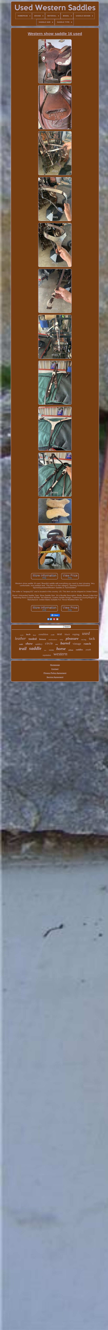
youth (88, 649)
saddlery (38, 644)
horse (61, 648)
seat (59, 634)
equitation (47, 655)
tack (92, 638)
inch (28, 634)
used (86, 633)
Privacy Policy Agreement (55, 673)
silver (70, 650)
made (21, 635)
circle (49, 643)
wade (21, 644)
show (29, 643)
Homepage (55, 665)
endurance (53, 639)
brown (42, 639)
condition (43, 634)
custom (51, 650)
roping (75, 634)
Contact (54, 669)
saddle (35, 648)
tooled (33, 639)
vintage (77, 643)
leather (20, 638)
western (60, 653)
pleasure (72, 639)
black (67, 634)
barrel (65, 643)
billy (61, 640)
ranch (87, 643)
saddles (79, 649)
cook (52, 635)
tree (56, 644)
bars (45, 650)
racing (83, 639)
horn (34, 635)
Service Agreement (55, 677)
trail (22, 648)
